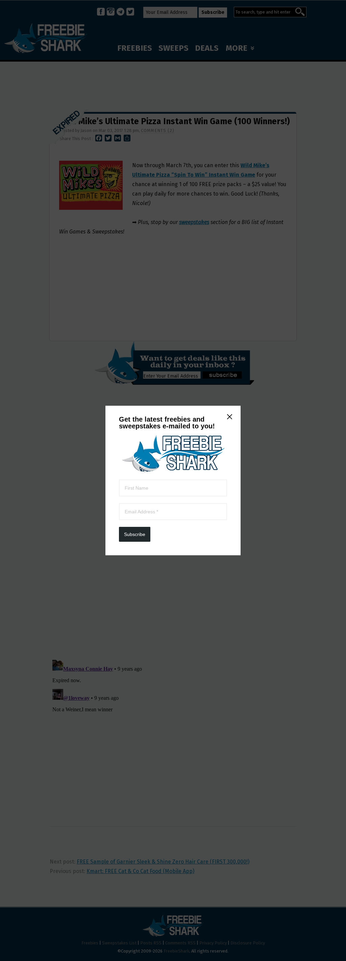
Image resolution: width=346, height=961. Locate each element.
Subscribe (134, 534)
